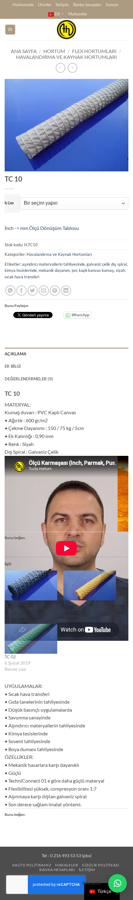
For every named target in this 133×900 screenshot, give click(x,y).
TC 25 (69, 603)
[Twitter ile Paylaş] (33, 290)
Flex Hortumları (94, 51)
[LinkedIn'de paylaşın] (66, 290)
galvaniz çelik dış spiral (107, 264)
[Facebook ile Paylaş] (21, 290)
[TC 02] (31, 639)
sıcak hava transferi (22, 276)
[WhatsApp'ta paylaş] (10, 290)
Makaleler (66, 865)
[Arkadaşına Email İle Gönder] (44, 290)
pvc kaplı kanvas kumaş (93, 270)
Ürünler (44, 4)
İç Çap (9, 202)
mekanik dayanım (54, 270)
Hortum (54, 51)
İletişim (62, 4)
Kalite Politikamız (31, 865)
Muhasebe (77, 13)
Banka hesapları (87, 4)
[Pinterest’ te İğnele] (55, 290)
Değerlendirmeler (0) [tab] (29, 378)
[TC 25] (89, 585)
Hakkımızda (23, 4)
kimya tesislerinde (21, 270)
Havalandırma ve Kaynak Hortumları (66, 57)
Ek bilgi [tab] (13, 366)
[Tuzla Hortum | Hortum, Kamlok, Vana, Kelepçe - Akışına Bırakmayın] (66, 29)
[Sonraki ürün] (60, 67)
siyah (120, 270)
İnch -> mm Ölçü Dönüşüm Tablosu (42, 228)
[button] (10, 30)
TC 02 (10, 656)
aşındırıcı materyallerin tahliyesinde (53, 264)
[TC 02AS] (31, 585)
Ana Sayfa (24, 51)
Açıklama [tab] (15, 353)
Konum (112, 4)
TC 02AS (13, 603)
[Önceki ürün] (72, 67)
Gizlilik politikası (100, 865)
